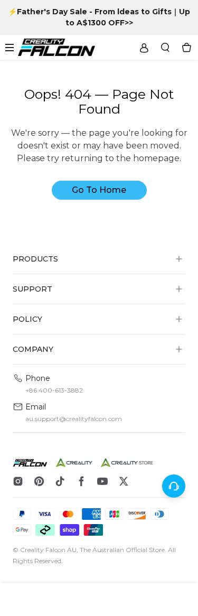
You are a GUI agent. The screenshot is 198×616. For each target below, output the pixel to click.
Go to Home (99, 190)
